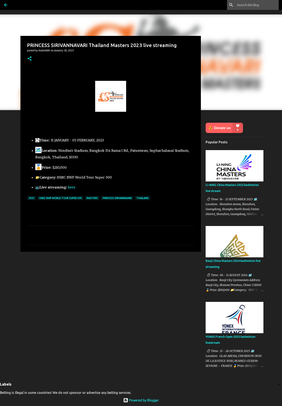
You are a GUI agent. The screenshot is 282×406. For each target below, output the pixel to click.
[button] (29, 59)
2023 (31, 198)
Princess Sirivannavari (117, 198)
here (71, 187)
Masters (92, 198)
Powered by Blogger (143, 400)
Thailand (142, 198)
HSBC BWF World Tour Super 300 (60, 198)
